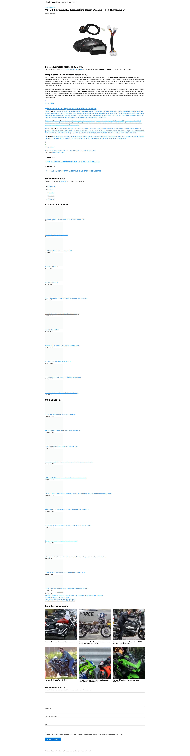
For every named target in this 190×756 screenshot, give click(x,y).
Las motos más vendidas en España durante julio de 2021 (61, 446)
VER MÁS (49, 147)
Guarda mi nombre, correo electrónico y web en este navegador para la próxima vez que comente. (84, 734)
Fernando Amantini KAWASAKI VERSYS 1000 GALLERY (60, 599)
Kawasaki (57, 150)
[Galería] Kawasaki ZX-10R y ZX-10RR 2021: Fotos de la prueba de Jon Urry (66, 298)
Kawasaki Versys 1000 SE (81, 150)
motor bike (60, 592)
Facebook (52, 186)
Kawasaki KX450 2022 (51, 266)
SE (81, 69)
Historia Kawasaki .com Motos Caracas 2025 (60, 2)
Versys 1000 (92, 150)
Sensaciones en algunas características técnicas (71, 108)
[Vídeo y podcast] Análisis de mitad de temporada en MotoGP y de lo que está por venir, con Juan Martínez (75, 557)
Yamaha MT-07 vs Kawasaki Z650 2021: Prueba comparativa (62, 345)
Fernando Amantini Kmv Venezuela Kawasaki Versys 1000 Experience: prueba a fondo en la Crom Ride (74, 595)
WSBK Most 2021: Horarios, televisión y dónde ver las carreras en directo (65, 478)
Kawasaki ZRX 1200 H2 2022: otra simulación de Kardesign (61, 393)
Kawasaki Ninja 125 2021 (52, 329)
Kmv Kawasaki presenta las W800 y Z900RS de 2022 (60, 601)
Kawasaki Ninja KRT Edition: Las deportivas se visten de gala (62, 314)
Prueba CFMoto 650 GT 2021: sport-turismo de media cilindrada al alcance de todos (69, 462)
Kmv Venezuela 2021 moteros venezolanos (57, 597)
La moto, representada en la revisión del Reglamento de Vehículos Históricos (66, 588)
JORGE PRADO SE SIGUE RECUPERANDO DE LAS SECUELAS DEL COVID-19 (72, 162)
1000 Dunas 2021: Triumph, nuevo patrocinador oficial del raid (62, 430)
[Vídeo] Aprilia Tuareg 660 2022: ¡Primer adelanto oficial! (61, 541)
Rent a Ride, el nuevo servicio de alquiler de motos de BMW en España (65, 572)
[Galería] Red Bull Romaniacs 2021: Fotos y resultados (60, 414)
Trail (63, 152)
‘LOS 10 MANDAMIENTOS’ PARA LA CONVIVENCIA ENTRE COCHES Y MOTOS (73, 171)
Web (46, 724)
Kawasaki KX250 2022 (51, 282)
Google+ (51, 193)
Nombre (48, 708)
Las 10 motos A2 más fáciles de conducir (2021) (58, 250)
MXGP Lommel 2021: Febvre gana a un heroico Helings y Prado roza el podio (67, 509)
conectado (62, 181)
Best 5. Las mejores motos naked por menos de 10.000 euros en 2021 (64, 219)
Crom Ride (51, 150)
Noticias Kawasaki (50, 7)
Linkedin (51, 196)
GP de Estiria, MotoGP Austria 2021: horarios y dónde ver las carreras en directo (67, 525)
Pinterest (51, 199)
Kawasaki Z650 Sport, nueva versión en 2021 (58, 361)
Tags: (46, 150)
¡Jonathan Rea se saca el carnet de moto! (56, 235)
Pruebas (59, 152)
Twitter (51, 189)
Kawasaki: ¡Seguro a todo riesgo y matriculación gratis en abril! (63, 377)
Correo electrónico (52, 716)
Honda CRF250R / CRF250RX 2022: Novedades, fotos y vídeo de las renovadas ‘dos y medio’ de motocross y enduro (78, 493)
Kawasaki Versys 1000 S (71, 69)
